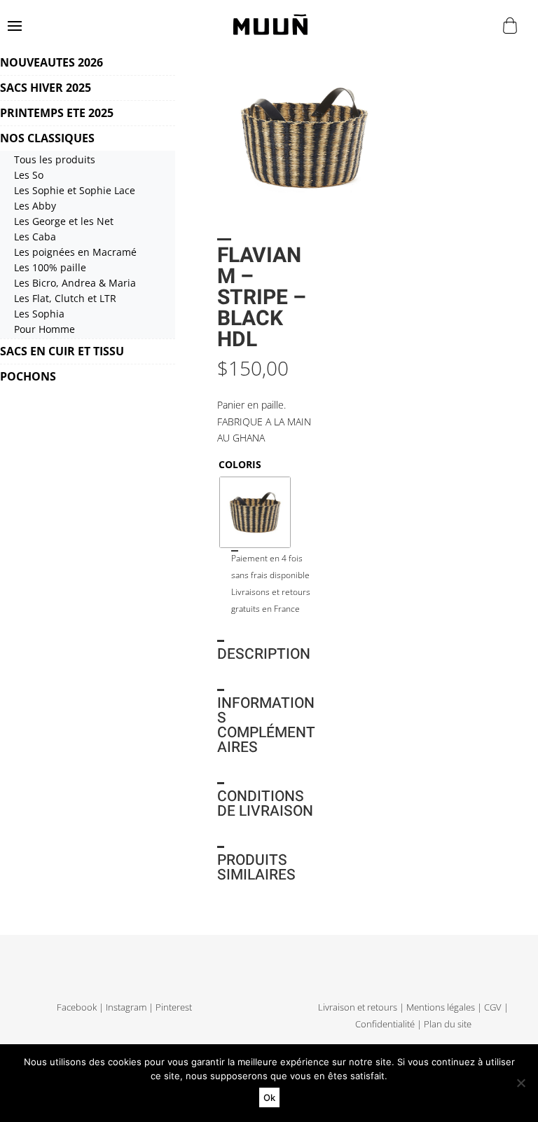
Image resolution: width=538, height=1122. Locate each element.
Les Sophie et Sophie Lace (74, 190)
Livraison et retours (357, 1007)
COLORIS (240, 464)
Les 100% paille (50, 267)
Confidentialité (385, 1024)
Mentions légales (440, 1007)
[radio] (255, 512)
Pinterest (174, 1007)
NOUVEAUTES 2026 (51, 62)
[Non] (520, 1083)
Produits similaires (256, 867)
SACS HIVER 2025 (45, 87)
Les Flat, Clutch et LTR (65, 298)
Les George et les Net (63, 221)
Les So (28, 175)
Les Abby (35, 205)
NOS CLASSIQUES (47, 138)
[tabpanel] (304, 137)
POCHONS (28, 376)
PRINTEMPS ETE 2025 (56, 113)
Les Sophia (39, 313)
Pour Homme (44, 329)
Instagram (126, 1007)
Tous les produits (54, 159)
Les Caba (35, 236)
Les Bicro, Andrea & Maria (75, 282)
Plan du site (447, 1024)
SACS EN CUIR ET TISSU (62, 351)
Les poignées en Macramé (75, 252)
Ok (269, 1097)
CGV (493, 1007)
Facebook (77, 1007)
